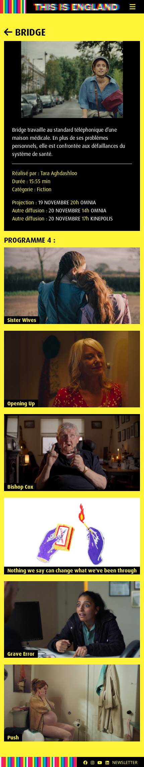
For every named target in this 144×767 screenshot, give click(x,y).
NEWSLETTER (124, 762)
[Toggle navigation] (132, 7)
